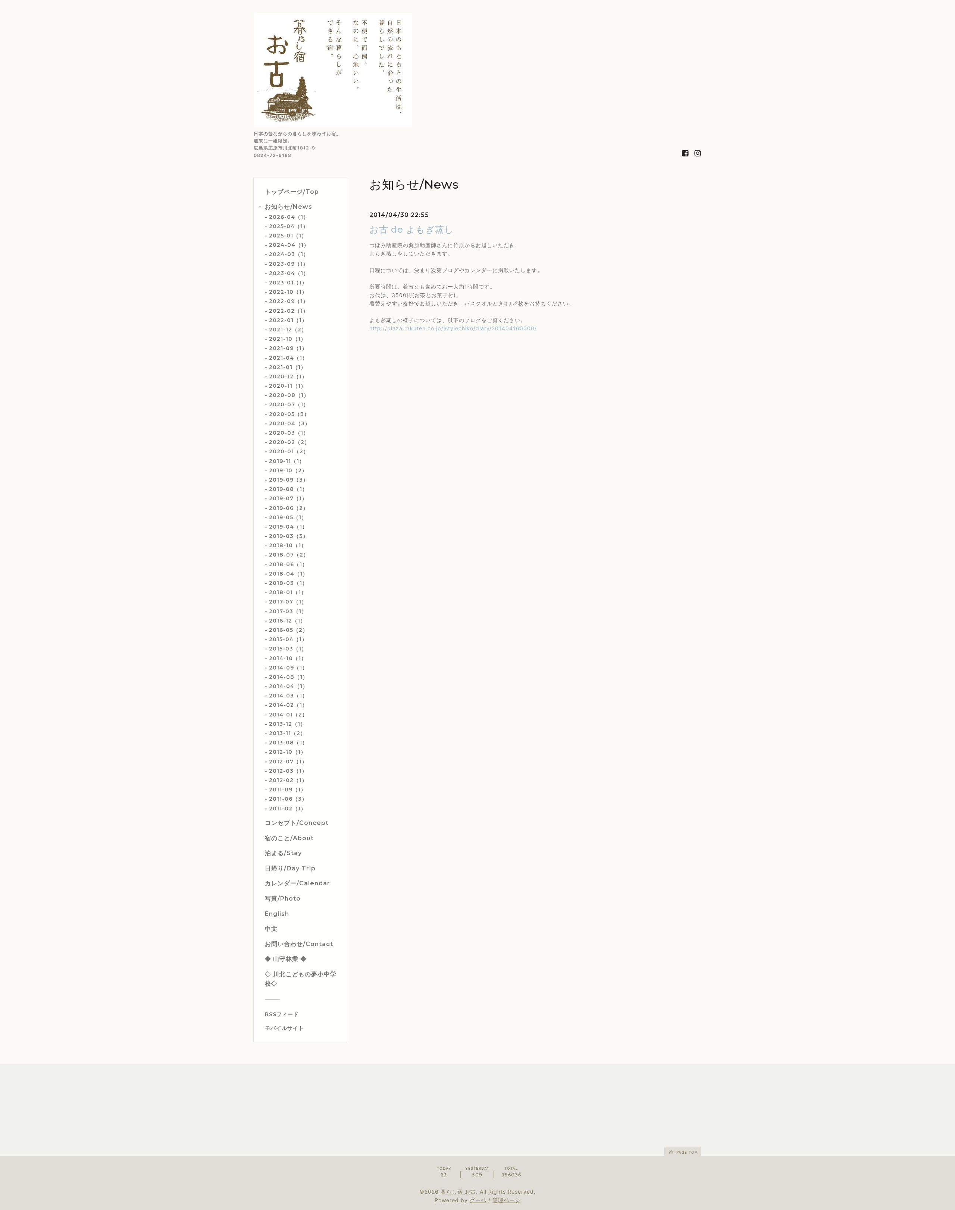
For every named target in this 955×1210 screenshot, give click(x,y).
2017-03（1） (288, 611)
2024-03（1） (289, 254)
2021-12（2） (288, 329)
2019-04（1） (288, 526)
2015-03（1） (288, 648)
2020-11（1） (287, 385)
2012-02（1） (288, 780)
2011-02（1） (287, 808)
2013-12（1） (287, 724)
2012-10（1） (287, 752)
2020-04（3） (289, 423)
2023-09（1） (289, 264)
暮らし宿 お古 (458, 1191)
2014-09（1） (288, 667)
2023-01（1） (288, 282)
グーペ (478, 1200)
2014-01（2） (288, 714)
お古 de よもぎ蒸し (411, 229)
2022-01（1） (288, 320)
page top (686, 1152)
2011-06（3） (288, 798)
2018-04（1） (288, 573)
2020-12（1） (288, 376)
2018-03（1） (288, 583)
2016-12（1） (287, 620)
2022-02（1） (289, 311)
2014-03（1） (288, 695)
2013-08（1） (288, 742)
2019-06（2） (289, 508)
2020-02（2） (289, 442)
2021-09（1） (288, 348)
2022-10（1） (288, 292)
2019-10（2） (288, 470)
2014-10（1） (288, 658)
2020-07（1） (289, 404)
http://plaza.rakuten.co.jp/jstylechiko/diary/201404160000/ (453, 328)
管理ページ (506, 1200)
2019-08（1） (288, 489)
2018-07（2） (289, 554)
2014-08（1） (288, 677)
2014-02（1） (288, 705)
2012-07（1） (288, 761)
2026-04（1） (289, 217)
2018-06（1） (288, 564)
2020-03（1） (289, 432)
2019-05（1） (288, 517)
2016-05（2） (288, 630)
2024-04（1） (289, 245)
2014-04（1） (288, 686)
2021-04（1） (288, 358)
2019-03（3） (289, 536)
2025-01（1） (288, 235)
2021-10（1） (287, 338)
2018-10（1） (288, 545)
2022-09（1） (289, 301)
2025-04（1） (289, 226)
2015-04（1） (288, 639)
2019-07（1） (288, 498)
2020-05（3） (289, 414)
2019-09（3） (289, 479)
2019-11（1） (287, 461)
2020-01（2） (289, 451)
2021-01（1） (287, 367)
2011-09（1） (287, 789)
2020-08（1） (289, 395)
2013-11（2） (287, 733)
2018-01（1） (288, 592)
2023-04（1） (289, 273)
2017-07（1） (288, 601)
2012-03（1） (288, 771)
